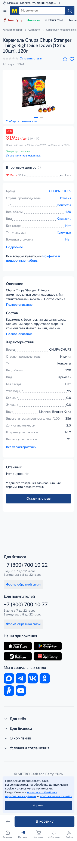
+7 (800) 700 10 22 (26, 565)
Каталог (5, 10)
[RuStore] (18, 656)
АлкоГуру (15, 20)
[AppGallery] (48, 656)
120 (68, 212)
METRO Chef (53, 20)
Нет (68, 225)
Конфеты (64, 205)
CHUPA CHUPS (60, 191)
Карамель (64, 218)
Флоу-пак (64, 232)
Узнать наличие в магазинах (23, 155)
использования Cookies (56, 796)
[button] (36, 117)
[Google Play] (48, 646)
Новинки (33, 20)
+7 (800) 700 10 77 (26, 604)
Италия (65, 198)
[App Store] (18, 646)
